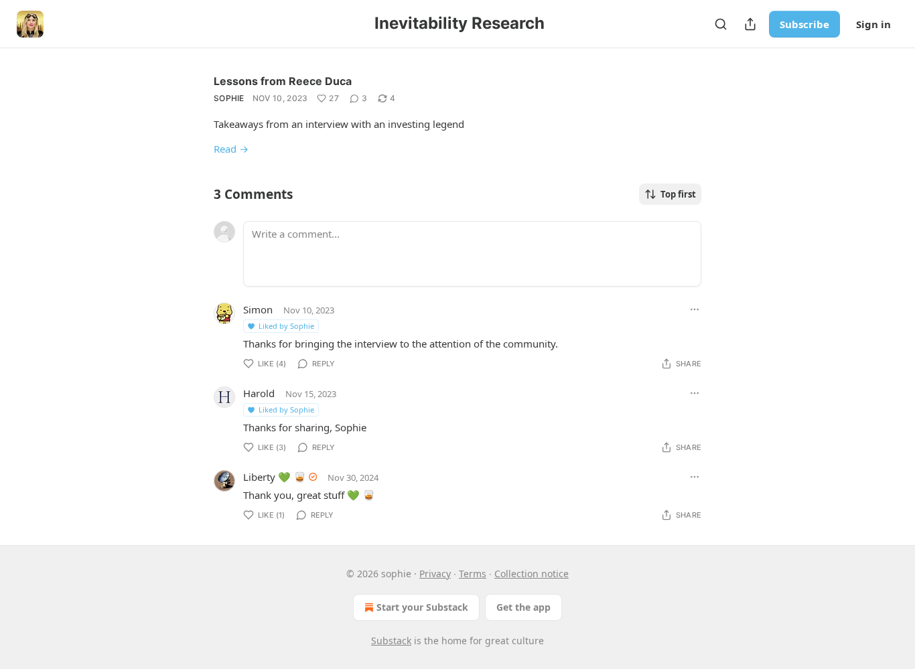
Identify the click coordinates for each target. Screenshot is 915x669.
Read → (231, 148)
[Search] (720, 24)
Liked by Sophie (286, 326)
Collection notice (531, 573)
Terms (472, 573)
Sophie (229, 98)
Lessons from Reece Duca (283, 81)
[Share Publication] (750, 24)
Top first (678, 194)
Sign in (873, 24)
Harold (259, 393)
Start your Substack (422, 607)
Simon (258, 309)
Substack (391, 640)
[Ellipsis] (694, 309)
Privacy (435, 573)
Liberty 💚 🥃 (274, 477)
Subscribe (804, 24)
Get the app (523, 607)
